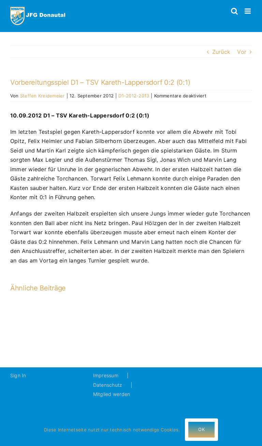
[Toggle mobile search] (234, 11)
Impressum (105, 375)
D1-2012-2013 (133, 95)
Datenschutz (107, 385)
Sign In (18, 375)
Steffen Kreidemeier (42, 95)
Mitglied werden (111, 394)
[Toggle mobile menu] (248, 11)
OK (201, 429)
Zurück (221, 51)
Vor (241, 51)
